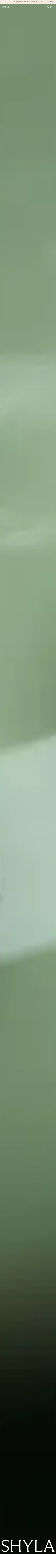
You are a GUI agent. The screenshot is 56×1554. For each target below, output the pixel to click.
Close (52, 2)
